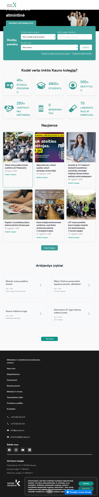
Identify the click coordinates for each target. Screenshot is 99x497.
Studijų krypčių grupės (30, 32)
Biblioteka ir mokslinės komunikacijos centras (23, 361)
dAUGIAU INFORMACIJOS (21, 23)
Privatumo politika (15, 403)
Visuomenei (12, 380)
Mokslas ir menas (14, 391)
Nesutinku (86, 488)
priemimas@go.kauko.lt (20, 437)
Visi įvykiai (49, 339)
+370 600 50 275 (18, 417)
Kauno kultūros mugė (16, 311)
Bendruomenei (13, 386)
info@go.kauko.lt (17, 430)
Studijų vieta (26, 43)
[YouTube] (22, 450)
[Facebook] (9, 450)
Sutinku (86, 483)
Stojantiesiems (13, 374)
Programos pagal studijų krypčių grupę (55, 53)
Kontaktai (11, 409)
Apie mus (11, 368)
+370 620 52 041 (18, 424)
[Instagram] (16, 450)
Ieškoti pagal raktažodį (66, 32)
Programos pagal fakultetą (81, 53)
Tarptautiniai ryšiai (15, 397)
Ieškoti (85, 47)
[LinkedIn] (29, 450)
